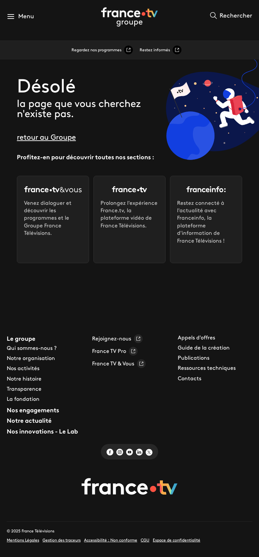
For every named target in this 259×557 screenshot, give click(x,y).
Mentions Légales (23, 539)
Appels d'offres (196, 337)
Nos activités (23, 368)
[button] (20, 16)
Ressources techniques (207, 367)
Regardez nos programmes (96, 49)
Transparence (24, 388)
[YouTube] (129, 451)
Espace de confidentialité (176, 539)
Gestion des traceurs (61, 539)
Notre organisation (31, 358)
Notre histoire (24, 378)
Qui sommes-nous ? (32, 347)
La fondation (23, 398)
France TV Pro (109, 350)
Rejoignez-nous (111, 338)
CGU (145, 539)
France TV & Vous (113, 363)
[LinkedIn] (139, 451)
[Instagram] (119, 451)
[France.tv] (129, 486)
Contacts (189, 378)
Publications (193, 357)
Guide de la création (204, 347)
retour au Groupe (46, 137)
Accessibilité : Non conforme (110, 539)
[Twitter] (149, 451)
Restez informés (155, 49)
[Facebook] (110, 451)
